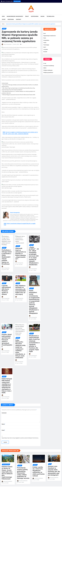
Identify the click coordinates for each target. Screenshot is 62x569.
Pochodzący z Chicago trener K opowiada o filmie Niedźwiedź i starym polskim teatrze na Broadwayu (7, 257)
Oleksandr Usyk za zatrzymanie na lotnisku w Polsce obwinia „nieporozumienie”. (20, 253)
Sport (4, 19)
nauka (42, 16)
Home (3, 23)
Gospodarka (34, 16)
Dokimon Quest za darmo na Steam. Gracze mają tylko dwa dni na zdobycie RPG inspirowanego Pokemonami (7, 473)
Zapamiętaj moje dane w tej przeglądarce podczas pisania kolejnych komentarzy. (20, 438)
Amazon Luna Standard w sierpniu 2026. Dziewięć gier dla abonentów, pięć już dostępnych (54, 470)
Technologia (50, 16)
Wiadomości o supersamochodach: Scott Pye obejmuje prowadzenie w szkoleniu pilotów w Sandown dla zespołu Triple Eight (34, 343)
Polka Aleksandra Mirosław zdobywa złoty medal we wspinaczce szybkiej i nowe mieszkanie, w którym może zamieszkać (20, 348)
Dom (3, 16)
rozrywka (11, 19)
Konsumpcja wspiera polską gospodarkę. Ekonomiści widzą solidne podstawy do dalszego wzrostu (23, 473)
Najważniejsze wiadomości (15, 16)
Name (3, 424)
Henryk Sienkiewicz (8, 481)
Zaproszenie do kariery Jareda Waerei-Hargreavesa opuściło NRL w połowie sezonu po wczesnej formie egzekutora (30, 23)
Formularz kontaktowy (48, 65)
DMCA (44, 68)
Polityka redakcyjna (47, 70)
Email (3, 430)
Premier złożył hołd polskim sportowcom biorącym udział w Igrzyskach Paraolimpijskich (7, 340)
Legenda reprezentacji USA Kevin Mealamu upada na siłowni (6, 290)
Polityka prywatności (48, 72)
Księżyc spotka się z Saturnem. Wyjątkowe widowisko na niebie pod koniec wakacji (39, 471)
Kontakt (18, 19)
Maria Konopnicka (8, 44)
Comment (4, 413)
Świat (27, 16)
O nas (44, 63)
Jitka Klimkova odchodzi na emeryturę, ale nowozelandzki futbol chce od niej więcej (20, 290)
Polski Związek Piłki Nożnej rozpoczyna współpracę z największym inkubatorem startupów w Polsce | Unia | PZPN (7, 385)
